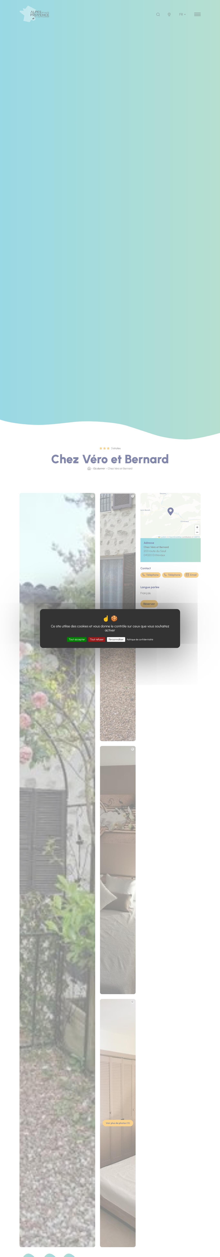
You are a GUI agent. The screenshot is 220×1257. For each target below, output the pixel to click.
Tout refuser (97, 639)
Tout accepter (77, 639)
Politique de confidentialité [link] (140, 639)
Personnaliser (116, 639)
